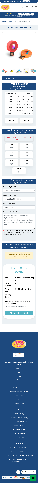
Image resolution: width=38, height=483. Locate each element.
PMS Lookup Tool (19, 388)
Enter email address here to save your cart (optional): (19, 302)
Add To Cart (20, 313)
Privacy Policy (19, 414)
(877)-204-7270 (22, 447)
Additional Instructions (11, 212)
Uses (19, 399)
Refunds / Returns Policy (19, 418)
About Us (19, 368)
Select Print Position (10, 195)
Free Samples (19, 437)
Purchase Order (19, 429)
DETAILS (32, 1)
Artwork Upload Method (12, 187)
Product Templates (19, 433)
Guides (19, 384)
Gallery (19, 372)
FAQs (19, 376)
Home (4, 21)
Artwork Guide (19, 403)
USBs (10, 21)
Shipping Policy (19, 425)
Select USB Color (9, 204)
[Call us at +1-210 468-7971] (31, 7)
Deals (19, 380)
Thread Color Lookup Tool (19, 392)
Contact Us (19, 396)
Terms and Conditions (19, 421)
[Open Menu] (35, 7)
